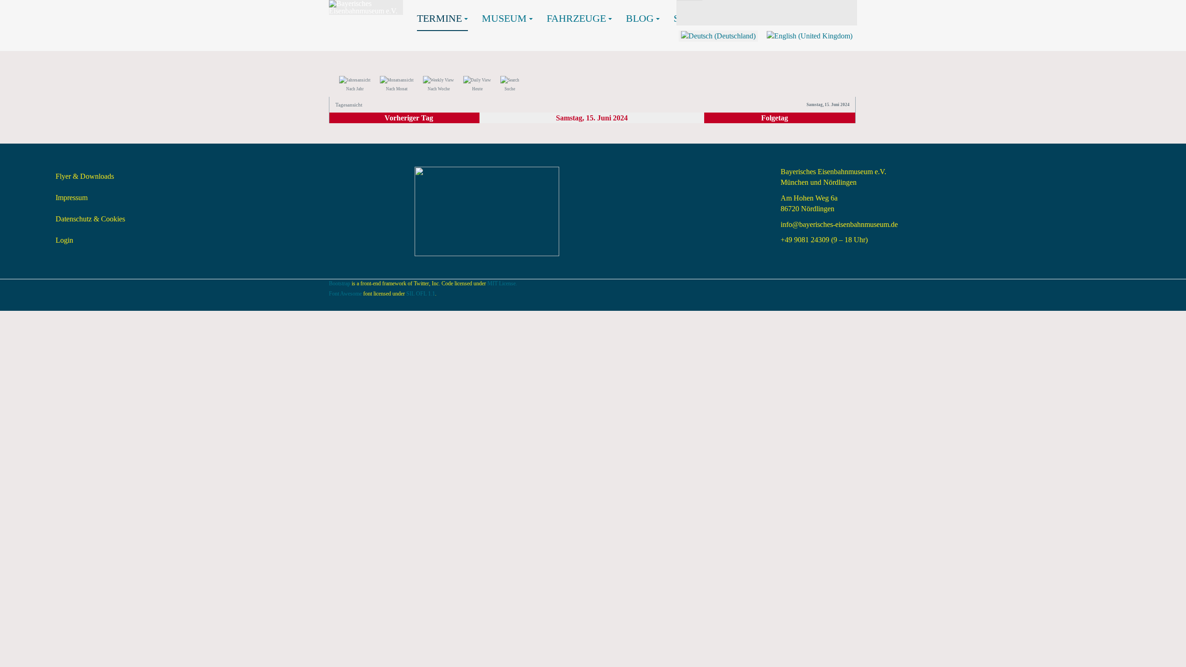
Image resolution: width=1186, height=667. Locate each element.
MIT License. (502, 283)
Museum (504, 18)
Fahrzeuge (576, 18)
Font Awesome (345, 293)
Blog (640, 18)
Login (64, 240)
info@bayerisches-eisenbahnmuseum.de (839, 224)
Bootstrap (339, 283)
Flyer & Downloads (85, 176)
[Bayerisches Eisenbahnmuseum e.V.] (366, 7)
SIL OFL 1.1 (420, 293)
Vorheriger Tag (409, 118)
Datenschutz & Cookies (90, 219)
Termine (439, 18)
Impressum (72, 197)
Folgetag (774, 118)
